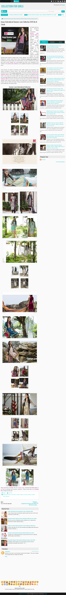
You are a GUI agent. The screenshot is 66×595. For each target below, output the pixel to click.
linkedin (60, 1)
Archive (60, 42)
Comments (52, 42)
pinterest (65, 1)
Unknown (10, 492)
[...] (19, 514)
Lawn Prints (13, 494)
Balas (6, 556)
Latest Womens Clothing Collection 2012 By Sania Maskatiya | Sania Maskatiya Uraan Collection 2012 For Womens (56, 80)
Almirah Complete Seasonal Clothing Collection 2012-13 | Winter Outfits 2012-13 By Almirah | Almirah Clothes (55, 146)
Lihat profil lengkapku (60, 161)
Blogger (63, 4)
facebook (54, 1)
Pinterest (4, 489)
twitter (51, 1)
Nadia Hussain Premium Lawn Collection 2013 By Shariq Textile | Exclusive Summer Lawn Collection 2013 (55, 112)
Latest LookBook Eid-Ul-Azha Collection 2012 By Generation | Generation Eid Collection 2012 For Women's (55, 102)
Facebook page (21, 487)
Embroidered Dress (7, 494)
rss (58, 1)
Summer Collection (20, 494)
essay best (7, 551)
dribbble (63, 1)
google (56, 1)
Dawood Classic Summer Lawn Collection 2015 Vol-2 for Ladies (35, 14)
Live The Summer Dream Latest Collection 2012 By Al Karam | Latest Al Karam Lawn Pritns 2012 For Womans (55, 136)
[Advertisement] (52, 28)
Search (63, 11)
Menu (17, 1)
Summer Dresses (27, 494)
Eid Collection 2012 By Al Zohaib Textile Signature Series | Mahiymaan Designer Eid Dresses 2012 (56, 90)
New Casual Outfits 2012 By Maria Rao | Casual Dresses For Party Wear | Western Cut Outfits (55, 58)
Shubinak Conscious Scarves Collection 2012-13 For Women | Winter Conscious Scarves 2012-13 (55, 124)
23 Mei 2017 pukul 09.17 (35, 551)
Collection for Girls (12, 6)
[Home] (2, 19)
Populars (44, 41)
